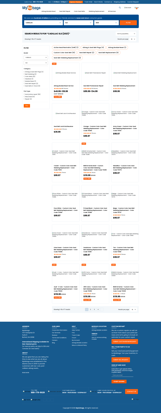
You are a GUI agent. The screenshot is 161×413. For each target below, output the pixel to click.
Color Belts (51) (30, 76)
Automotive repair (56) (33, 94)
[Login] (127, 7)
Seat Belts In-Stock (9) (32, 86)
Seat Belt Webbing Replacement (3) (67, 58)
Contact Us (131, 391)
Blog (53, 343)
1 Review (63, 172)
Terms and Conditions (59, 338)
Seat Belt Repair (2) (31, 83)
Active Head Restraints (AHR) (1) (66, 47)
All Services (112, 11)
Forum (74, 338)
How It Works (98, 2)
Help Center (76, 330)
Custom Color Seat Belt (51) (64, 52)
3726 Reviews (94, 88)
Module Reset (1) (30, 81)
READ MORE (25, 372)
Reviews (54, 335)
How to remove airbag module (99, 338)
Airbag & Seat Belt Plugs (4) (34, 72)
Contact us (108, 2)
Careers (54, 340)
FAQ (73, 333)
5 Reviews (123, 254)
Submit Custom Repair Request (124, 341)
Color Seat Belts (79, 11)
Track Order (88, 2)
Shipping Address (120, 2)
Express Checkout (76, 2)
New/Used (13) (30, 97)
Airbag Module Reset (49, 11)
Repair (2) (28, 99)
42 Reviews (64, 129)
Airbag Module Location (79, 343)
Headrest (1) (29, 79)
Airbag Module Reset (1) (117, 47)
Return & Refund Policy (79, 345)
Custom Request (133, 2)
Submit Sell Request (120, 360)
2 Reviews (93, 133)
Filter (128, 23)
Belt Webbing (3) (30, 74)
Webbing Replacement (96, 11)
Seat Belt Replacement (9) (108, 52)
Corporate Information (59, 330)
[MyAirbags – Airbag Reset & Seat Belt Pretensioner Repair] (31, 8)
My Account (76, 340)
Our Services (56, 333)
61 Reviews (123, 88)
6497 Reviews (64, 88)
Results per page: (123, 39)
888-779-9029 (38, 2)
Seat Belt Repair (64, 11)
